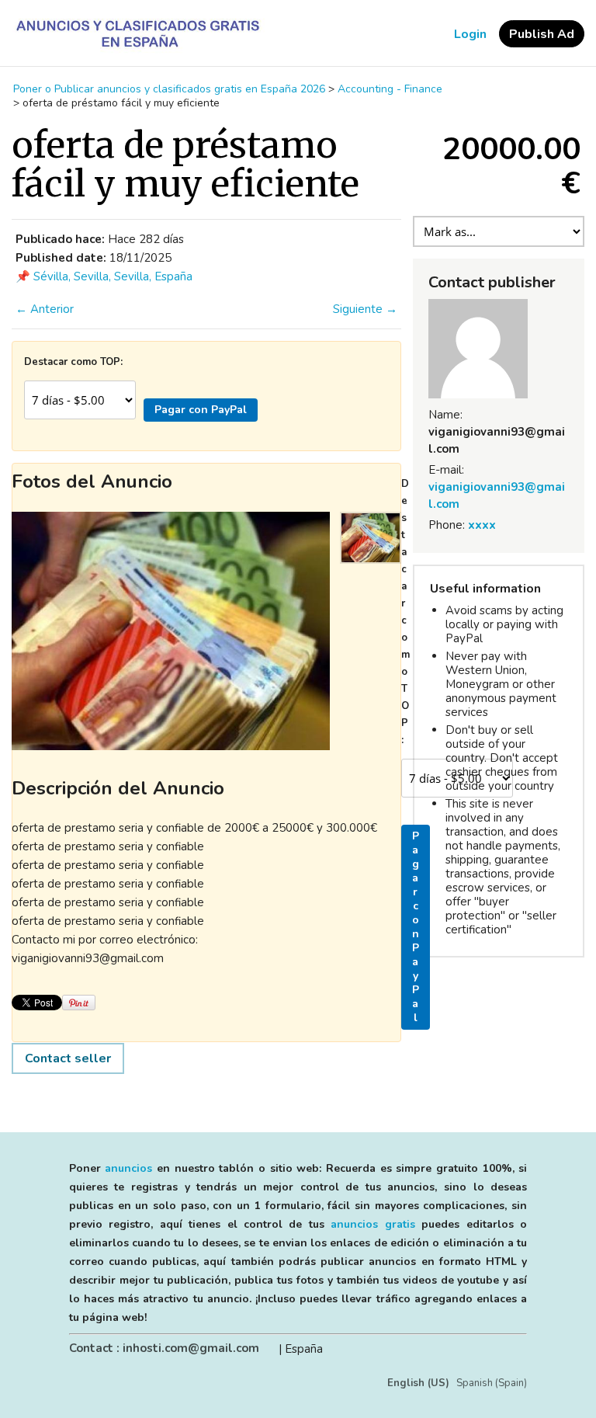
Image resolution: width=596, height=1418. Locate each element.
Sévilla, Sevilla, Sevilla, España (112, 276)
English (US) (418, 1383)
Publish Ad (541, 34)
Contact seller (68, 1058)
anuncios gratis (372, 1224)
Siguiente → (365, 309)
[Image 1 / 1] (171, 631)
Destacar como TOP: (73, 362)
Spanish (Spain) (491, 1383)
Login (470, 34)
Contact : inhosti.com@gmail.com (164, 1348)
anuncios (128, 1168)
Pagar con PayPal (200, 409)
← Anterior (45, 309)
